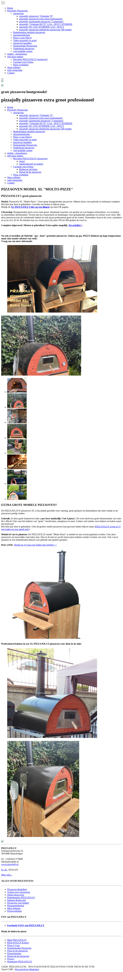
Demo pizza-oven (15, 895)
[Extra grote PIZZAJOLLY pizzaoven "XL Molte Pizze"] (52, 737)
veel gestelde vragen (22, 51)
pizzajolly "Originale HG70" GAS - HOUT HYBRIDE (45, 24)
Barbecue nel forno (28, 169)
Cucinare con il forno (23, 62)
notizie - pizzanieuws (17, 54)
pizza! (22, 161)
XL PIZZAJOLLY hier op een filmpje (30, 207)
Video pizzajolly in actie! (25, 40)
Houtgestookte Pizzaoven (19, 948)
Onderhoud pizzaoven (23, 48)
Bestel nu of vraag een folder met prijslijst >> (35, 545)
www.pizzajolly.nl (9, 864)
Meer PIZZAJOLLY (17, 940)
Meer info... (6, 875)
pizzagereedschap (21, 35)
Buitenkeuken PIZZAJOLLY (21, 897)
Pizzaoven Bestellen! (17, 889)
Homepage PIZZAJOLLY (19, 961)
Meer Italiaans (14, 908)
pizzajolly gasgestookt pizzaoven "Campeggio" (41, 21)
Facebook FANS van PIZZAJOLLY (25, 925)
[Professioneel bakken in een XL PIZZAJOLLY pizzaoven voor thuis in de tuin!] (43, 836)
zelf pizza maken (15, 56)
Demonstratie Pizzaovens (25, 46)
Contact (11, 73)
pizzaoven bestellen (22, 43)
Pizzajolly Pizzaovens (17, 10)
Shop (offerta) (13, 67)
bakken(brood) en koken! (31, 164)
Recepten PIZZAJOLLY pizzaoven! (30, 59)
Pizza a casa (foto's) (22, 37)
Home (10, 8)
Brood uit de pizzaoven (30, 172)
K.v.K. (4, 869)
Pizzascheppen (14, 953)
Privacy (10, 959)
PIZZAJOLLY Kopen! (18, 942)
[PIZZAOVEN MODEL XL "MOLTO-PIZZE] (52, 638)
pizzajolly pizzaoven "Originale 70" (36, 16)
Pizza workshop (20, 64)
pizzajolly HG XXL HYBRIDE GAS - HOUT (41, 27)
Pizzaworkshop (14, 911)
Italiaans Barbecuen (16, 900)
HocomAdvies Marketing (27, 969)
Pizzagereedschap (15, 905)
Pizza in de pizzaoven (17, 950)
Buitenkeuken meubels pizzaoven (29, 32)
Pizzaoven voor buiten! (18, 903)
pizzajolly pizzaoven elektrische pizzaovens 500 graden (45, 29)
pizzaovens (18, 13)
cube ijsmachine (14, 70)
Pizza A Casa (13, 945)
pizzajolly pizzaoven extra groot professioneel (40, 19)
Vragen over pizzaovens (18, 892)
